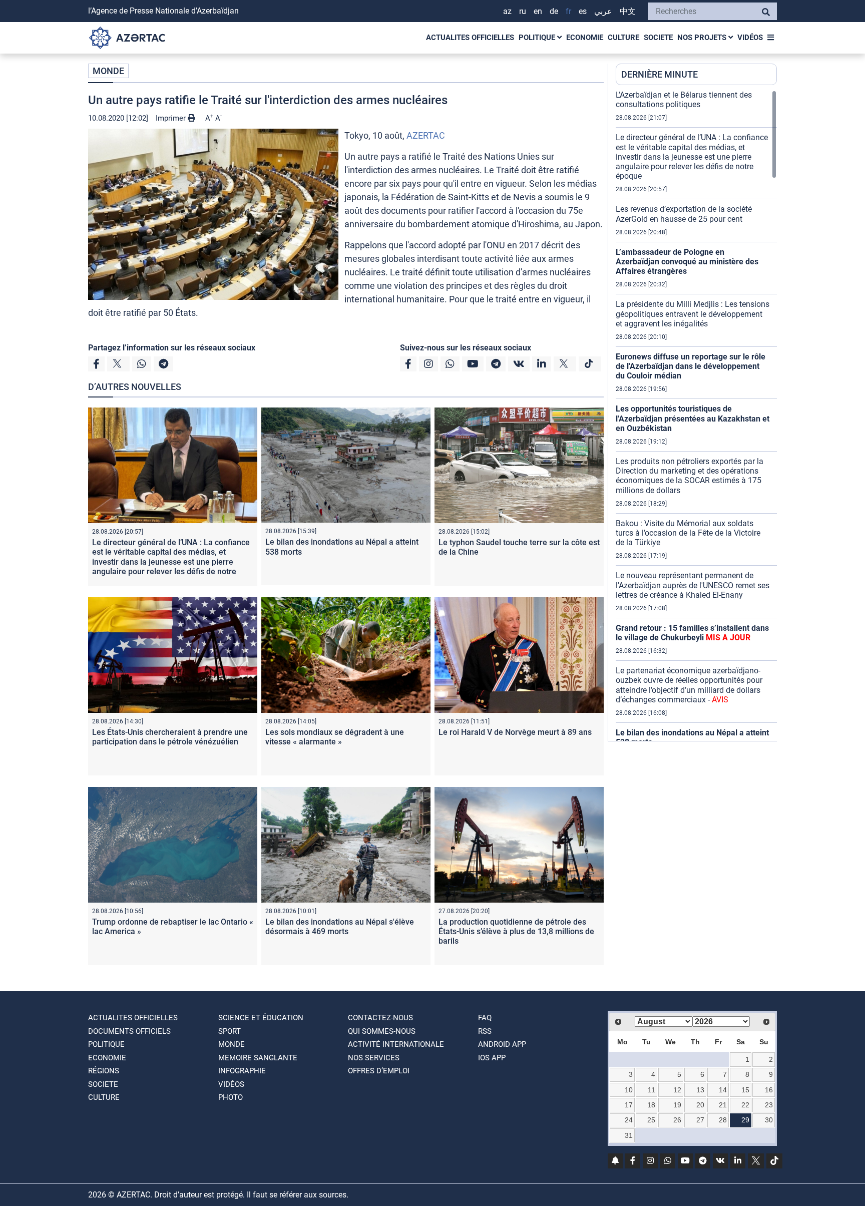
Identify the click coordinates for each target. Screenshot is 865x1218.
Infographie (242, 1070)
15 (745, 1090)
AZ (507, 11)
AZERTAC (425, 135)
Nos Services (373, 1057)
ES (583, 11)
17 (629, 1105)
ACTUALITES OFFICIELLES (470, 37)
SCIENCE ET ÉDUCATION (260, 1017)
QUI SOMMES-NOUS (381, 1031)
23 (769, 1105)
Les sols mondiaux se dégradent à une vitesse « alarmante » (334, 736)
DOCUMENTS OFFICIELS (129, 1031)
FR (568, 11)
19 (677, 1105)
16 (769, 1090)
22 (745, 1105)
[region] (696, 415)
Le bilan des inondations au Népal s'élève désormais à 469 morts (339, 926)
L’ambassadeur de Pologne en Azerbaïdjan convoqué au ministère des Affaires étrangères (687, 261)
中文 (628, 11)
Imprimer (172, 118)
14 (723, 1090)
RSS (485, 1031)
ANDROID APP (502, 1044)
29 (745, 1120)
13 (700, 1090)
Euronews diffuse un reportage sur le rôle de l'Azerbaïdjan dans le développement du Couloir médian (690, 366)
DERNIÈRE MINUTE (659, 74)
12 (677, 1090)
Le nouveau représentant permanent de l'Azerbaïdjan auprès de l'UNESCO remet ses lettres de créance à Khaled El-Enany (692, 585)
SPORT (229, 1031)
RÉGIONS (103, 1070)
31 (629, 1135)
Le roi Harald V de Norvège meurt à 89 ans (515, 732)
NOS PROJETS (702, 37)
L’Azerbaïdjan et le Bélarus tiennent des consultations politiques (684, 99)
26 (677, 1120)
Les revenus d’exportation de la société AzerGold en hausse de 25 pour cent (684, 213)
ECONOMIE (584, 37)
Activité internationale (396, 1044)
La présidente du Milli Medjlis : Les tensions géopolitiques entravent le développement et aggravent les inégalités (692, 313)
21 (723, 1105)
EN (538, 11)
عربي (603, 11)
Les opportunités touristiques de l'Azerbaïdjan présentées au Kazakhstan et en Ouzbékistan (692, 418)
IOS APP (492, 1057)
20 (700, 1105)
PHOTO (230, 1097)
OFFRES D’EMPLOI (378, 1070)
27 (700, 1120)
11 (651, 1090)
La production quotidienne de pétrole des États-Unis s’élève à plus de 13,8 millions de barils (516, 931)
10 (629, 1090)
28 (723, 1120)
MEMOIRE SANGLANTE (257, 1057)
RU (522, 11)
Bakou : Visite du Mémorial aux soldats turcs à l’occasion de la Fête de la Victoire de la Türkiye (688, 533)
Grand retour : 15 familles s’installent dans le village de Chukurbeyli (692, 632)
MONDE (108, 71)
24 (629, 1120)
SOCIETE (658, 37)
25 (651, 1120)
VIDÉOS (750, 37)
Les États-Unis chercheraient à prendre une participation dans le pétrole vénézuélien (170, 736)
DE (554, 11)
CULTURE (623, 37)
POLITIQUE (538, 37)
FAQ (485, 1017)
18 (651, 1105)
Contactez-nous (380, 1017)
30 (769, 1120)
